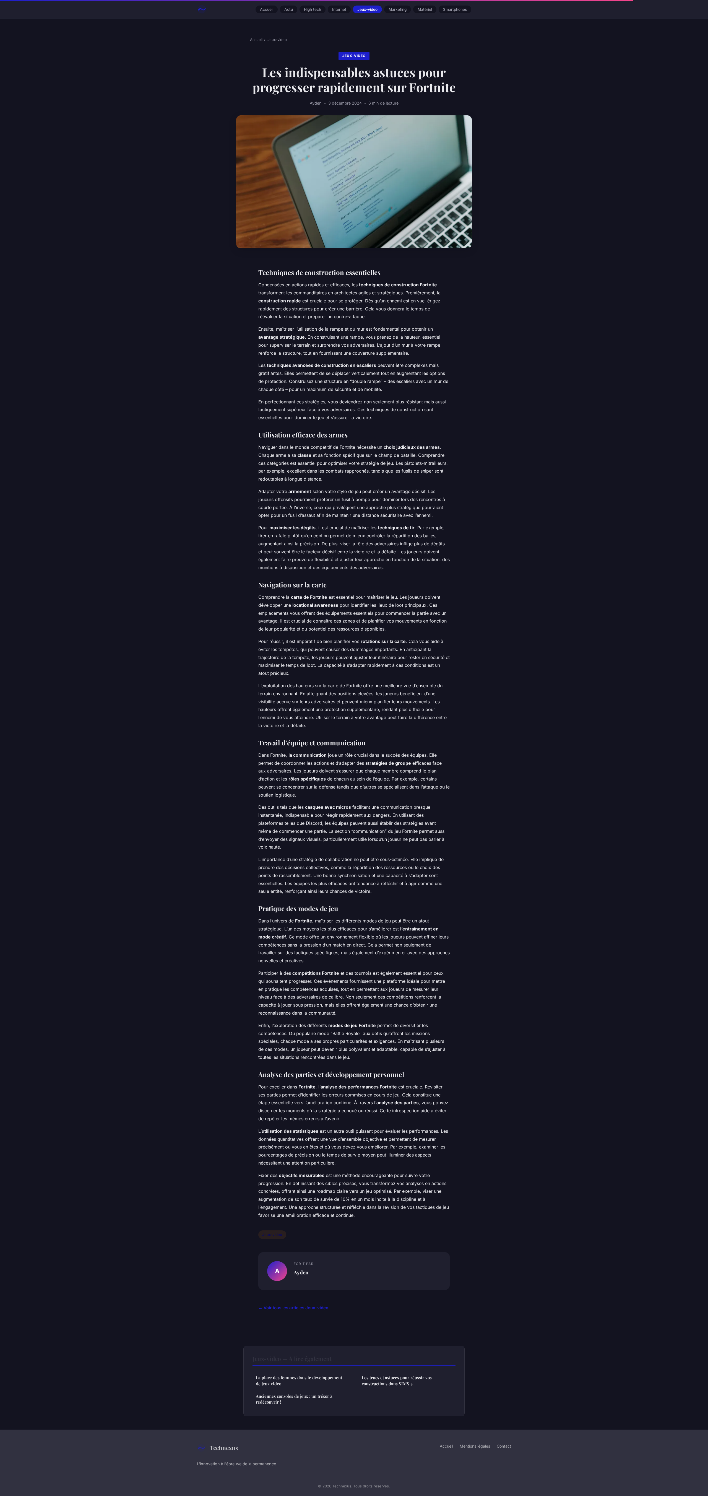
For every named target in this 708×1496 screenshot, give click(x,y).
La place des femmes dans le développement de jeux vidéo (299, 1380)
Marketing (398, 9)
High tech (312, 9)
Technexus (224, 1447)
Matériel (425, 9)
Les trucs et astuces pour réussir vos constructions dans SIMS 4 (397, 1380)
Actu (288, 9)
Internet (339, 9)
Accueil (266, 9)
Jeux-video (367, 9)
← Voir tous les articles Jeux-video (293, 1307)
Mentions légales (475, 1446)
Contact (504, 1446)
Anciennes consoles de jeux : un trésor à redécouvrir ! (294, 1399)
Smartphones (455, 9)
